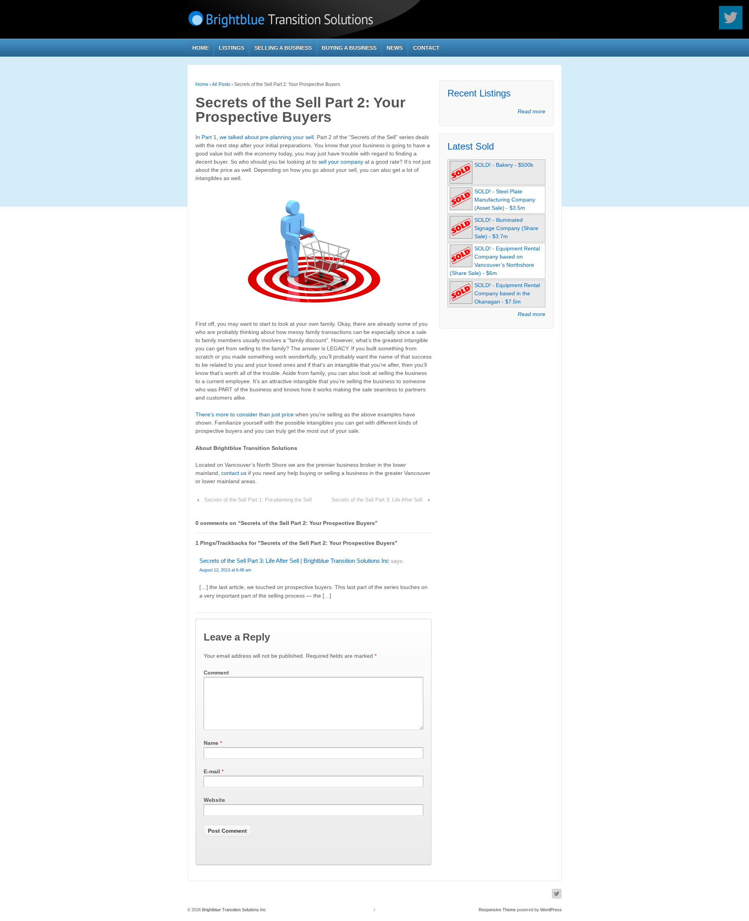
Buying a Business (349, 48)
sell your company (340, 162)
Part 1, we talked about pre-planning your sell (258, 137)
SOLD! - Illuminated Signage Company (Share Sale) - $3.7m (506, 228)
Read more (531, 111)
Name (211, 743)
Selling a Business (283, 48)
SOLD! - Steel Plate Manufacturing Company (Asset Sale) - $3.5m (504, 199)
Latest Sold (470, 146)
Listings (231, 48)
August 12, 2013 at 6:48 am (225, 570)
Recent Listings (479, 93)
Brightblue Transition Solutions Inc (233, 909)
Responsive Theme (497, 909)
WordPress (551, 909)
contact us (234, 473)
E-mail (212, 771)
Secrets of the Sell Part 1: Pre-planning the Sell (258, 500)
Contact (426, 48)
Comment (216, 672)
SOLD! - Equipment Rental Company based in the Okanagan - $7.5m (507, 293)
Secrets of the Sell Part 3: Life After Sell (377, 500)
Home (200, 48)
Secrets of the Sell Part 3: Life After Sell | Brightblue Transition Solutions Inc (294, 560)
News (395, 48)
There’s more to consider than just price (244, 414)
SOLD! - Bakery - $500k (503, 165)
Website (214, 800)
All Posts (221, 84)
